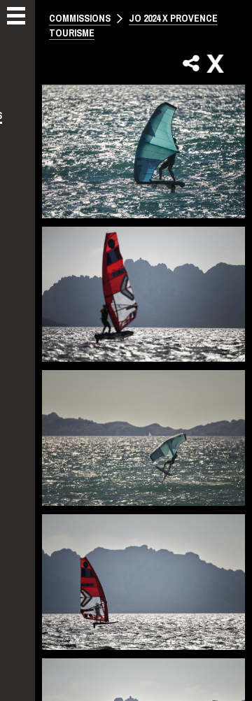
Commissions (80, 18)
